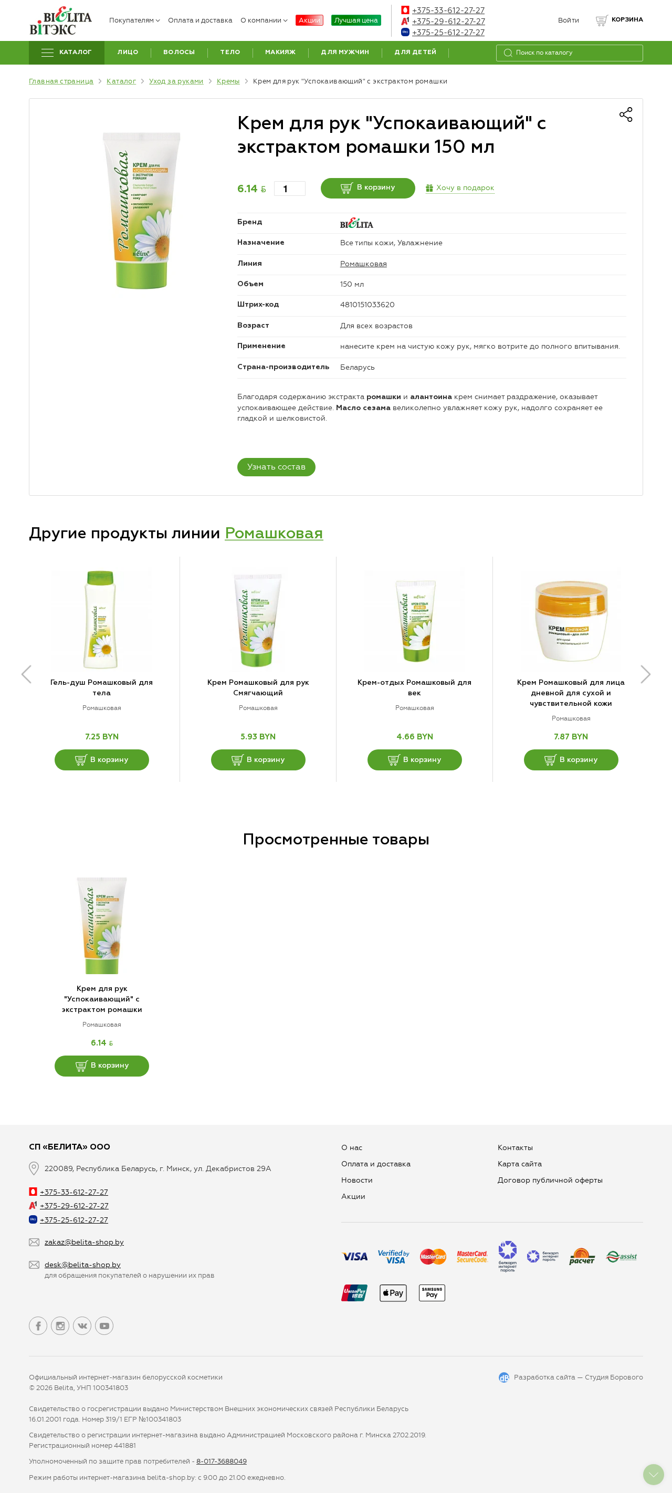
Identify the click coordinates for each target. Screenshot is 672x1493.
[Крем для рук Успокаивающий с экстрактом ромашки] (141, 210)
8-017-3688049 (221, 1461)
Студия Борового (614, 1377)
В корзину (376, 187)
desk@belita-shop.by (83, 1264)
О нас (351, 1147)
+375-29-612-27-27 (448, 21)
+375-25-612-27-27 (448, 32)
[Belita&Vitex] (60, 20)
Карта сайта (520, 1164)
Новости (357, 1180)
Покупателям (131, 20)
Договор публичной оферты (550, 1180)
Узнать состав (276, 467)
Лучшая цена (356, 20)
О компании (260, 20)
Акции (309, 20)
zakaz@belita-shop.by (84, 1242)
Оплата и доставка (200, 20)
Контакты (515, 1147)
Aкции (353, 1196)
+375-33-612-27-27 (448, 10)
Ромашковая (363, 263)
